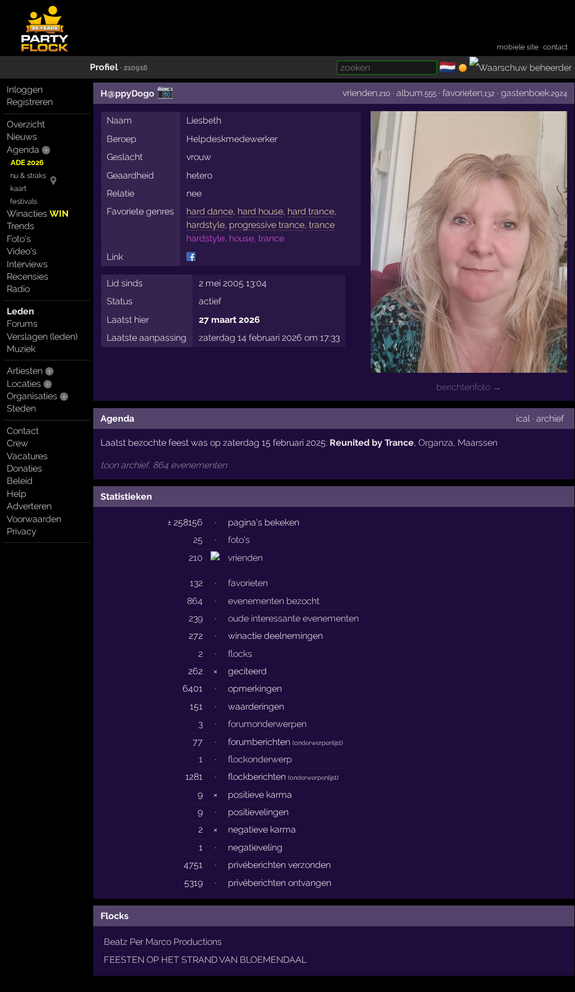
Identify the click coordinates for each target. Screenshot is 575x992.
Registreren (30, 102)
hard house (260, 211)
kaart (18, 188)
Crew (17, 443)
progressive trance (266, 225)
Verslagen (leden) (42, 336)
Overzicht (26, 124)
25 (198, 539)
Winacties (38, 213)
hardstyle (205, 225)
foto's (239, 539)
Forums (22, 323)
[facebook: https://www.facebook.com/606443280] (190, 256)
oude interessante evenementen (293, 618)
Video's (21, 251)
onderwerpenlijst (317, 743)
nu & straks (28, 175)
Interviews (27, 264)
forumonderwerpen (267, 724)
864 (195, 601)
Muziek (21, 349)
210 (196, 557)
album (409, 93)
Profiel (104, 67)
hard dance (209, 211)
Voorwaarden (34, 519)
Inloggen (25, 89)
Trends (20, 226)
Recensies (27, 276)
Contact (23, 431)
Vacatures (27, 456)
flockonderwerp (260, 759)
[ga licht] (462, 67)
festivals (23, 201)
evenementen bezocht (274, 601)
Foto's (19, 239)
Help (16, 493)
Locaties (24, 383)
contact (555, 47)
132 (196, 583)
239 (196, 618)
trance (322, 225)
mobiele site (518, 47)
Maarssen (478, 442)
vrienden (360, 93)
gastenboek (525, 93)
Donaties (24, 468)
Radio (18, 289)
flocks (240, 653)
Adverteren (29, 506)
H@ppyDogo (127, 93)
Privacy (21, 531)
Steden (21, 408)
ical (523, 418)
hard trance (311, 211)
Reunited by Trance (372, 442)
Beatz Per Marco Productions (163, 941)
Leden (20, 311)
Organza (435, 442)
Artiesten (25, 370)
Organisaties (32, 396)
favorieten (462, 93)
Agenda (23, 149)
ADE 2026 (27, 162)
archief (550, 418)
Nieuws (22, 136)
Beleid (20, 481)
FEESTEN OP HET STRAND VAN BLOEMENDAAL (205, 959)
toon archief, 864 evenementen (164, 465)
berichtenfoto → (468, 387)
